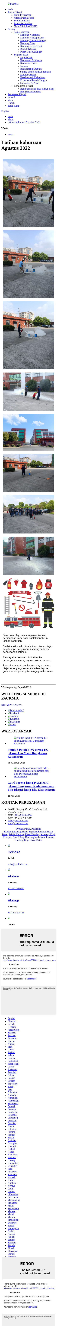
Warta (10, 100)
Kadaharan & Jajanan (31, 60)
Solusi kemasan (21, 32)
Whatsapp (13, 876)
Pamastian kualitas (23, 23)
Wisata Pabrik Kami (24, 17)
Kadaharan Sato (28, 63)
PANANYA (14, 852)
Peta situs (36, 828)
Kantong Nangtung (30, 34)
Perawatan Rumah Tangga (33, 80)
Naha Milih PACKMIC (26, 26)
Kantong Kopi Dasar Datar (28, 840)
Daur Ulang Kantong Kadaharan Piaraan (33, 837)
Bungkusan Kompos (30, 91)
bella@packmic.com (18, 864)
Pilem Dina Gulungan (31, 51)
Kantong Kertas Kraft (31, 46)
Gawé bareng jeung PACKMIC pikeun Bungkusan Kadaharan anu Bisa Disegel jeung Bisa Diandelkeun (31, 786)
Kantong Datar (27, 43)
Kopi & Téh (26, 57)
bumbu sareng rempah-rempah (35, 71)
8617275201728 (16, 912)
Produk (11, 29)
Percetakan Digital (17, 94)
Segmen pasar (21, 54)
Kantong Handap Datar (32, 37)
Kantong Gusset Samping (33, 40)
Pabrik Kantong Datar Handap (24, 834)
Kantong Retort (28, 74)
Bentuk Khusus (28, 49)
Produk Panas (23, 828)
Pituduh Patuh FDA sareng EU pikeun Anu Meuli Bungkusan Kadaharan (28, 753)
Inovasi (11, 97)
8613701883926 (16, 888)
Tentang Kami (15, 12)
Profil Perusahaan (23, 15)
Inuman (24, 66)
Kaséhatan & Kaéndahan (32, 77)
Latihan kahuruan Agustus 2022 (24, 122)
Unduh (11, 103)
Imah (10, 9)
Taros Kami (13, 105)
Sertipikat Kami (22, 20)
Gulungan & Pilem (29, 83)
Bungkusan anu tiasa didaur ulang (37, 88)
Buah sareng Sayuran (31, 68)
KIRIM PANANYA (11, 705)
